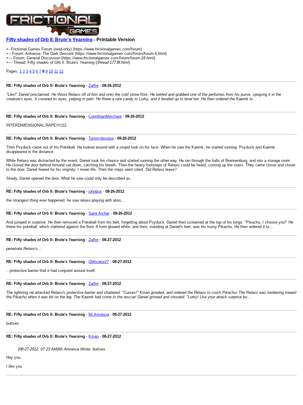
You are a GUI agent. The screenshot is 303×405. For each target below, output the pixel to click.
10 (51, 71)
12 (61, 71)
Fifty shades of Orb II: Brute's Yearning (49, 39)
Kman (93, 336)
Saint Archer (98, 213)
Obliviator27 (98, 261)
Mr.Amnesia (98, 314)
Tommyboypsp (101, 138)
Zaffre (93, 85)
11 (56, 71)
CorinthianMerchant (105, 116)
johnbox (95, 191)
